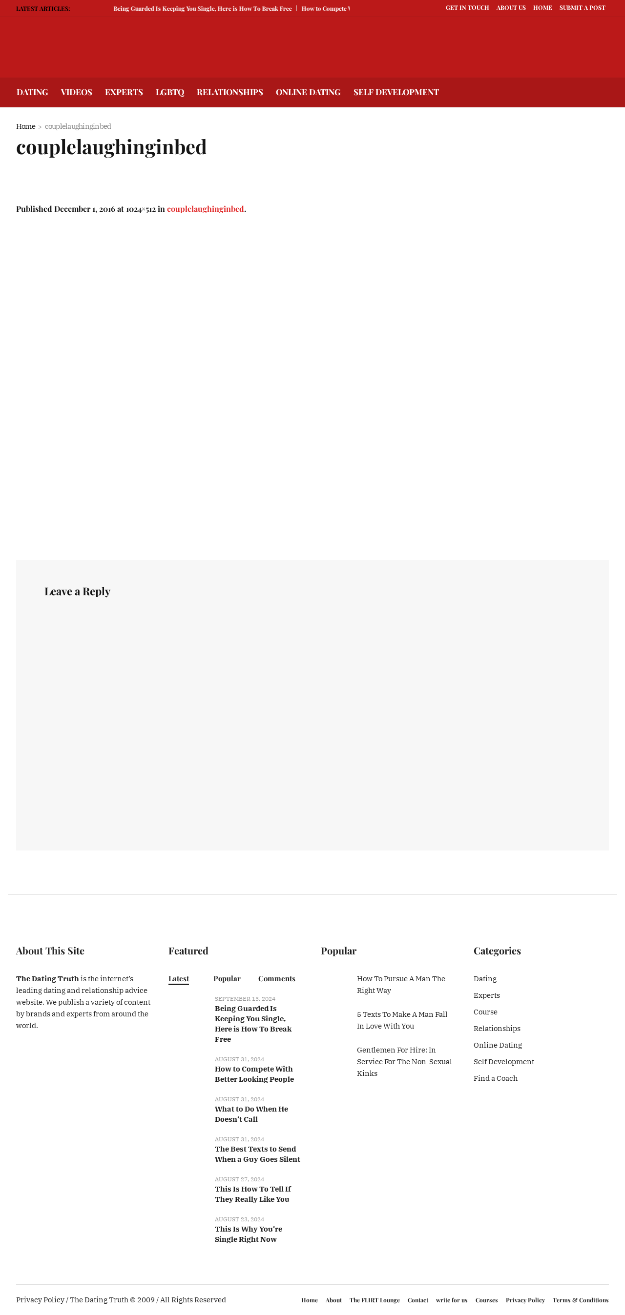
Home (25, 126)
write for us (452, 1300)
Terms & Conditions (581, 1300)
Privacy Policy (525, 1300)
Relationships (497, 1028)
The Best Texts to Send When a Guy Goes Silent (257, 1154)
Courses (487, 1300)
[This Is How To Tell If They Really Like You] (188, 1187)
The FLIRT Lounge (375, 1300)
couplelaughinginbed (205, 208)
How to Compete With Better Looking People (254, 1074)
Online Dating (498, 1045)
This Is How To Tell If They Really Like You (253, 1194)
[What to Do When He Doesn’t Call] (188, 1107)
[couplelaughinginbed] (312, 388)
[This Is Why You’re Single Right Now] (188, 1227)
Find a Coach (496, 1078)
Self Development (504, 1061)
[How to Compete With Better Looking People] (188, 1067)
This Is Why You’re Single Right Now (248, 1234)
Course (486, 1011)
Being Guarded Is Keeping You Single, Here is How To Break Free (194, 8)
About (334, 1300)
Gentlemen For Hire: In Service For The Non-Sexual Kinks (404, 1061)
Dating (485, 978)
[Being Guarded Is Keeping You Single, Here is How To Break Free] (188, 1007)
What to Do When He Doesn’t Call (251, 1114)
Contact (418, 1300)
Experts (487, 995)
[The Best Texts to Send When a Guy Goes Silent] (188, 1147)
